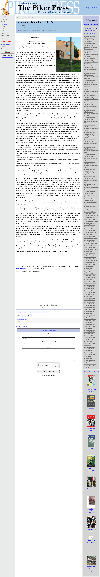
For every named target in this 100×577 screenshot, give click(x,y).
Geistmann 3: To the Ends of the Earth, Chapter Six (90, 343)
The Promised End (91, 429)
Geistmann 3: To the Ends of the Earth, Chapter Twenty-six (90, 230)
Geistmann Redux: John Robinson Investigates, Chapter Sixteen (91, 98)
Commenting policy (48, 377)
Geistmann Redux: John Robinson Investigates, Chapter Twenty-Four (91, 38)
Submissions (5, 39)
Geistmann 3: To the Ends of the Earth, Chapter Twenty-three (91, 247)
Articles (3, 21)
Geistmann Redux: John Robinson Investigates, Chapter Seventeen (91, 90)
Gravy (91, 448)
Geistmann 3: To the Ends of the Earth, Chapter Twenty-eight (91, 219)
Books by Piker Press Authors (5, 36)
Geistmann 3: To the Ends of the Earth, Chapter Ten (90, 320)
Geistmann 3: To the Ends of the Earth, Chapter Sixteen (90, 286)
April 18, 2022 (26, 17)
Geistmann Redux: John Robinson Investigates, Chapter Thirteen (91, 120)
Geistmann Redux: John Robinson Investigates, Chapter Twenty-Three (91, 46)
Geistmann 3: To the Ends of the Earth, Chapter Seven (90, 337)
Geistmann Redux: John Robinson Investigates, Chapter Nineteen (91, 75)
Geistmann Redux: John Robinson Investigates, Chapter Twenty (91, 68)
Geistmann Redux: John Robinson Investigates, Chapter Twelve (91, 127)
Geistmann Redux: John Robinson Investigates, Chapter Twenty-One (91, 61)
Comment (48, 347)
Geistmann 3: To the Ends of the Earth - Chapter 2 (90, 365)
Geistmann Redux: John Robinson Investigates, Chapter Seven (91, 164)
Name (48, 336)
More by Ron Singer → (22, 312)
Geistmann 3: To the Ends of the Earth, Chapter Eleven (90, 315)
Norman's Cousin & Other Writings (91, 389)
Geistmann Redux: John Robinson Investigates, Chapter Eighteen (91, 83)
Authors (3, 31)
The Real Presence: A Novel (91, 409)
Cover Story (4, 19)
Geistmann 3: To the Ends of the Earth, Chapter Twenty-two (90, 253)
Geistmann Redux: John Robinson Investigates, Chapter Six (91, 171)
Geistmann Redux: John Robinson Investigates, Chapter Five (91, 179)
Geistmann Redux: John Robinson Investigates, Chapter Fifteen (91, 105)
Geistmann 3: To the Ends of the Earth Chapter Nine (90, 326)
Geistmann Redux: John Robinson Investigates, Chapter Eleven (91, 134)
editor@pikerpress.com (7, 57)
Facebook (4, 47)
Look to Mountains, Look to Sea (91, 510)
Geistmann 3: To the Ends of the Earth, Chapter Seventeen (90, 281)
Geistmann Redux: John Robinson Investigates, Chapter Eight (91, 157)
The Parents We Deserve (91, 530)
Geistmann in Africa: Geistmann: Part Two (91, 569)
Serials (31, 17)
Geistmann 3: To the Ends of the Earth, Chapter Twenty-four (91, 241)
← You (19, 321)
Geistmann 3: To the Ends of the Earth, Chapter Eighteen (90, 275)
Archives (4, 29)
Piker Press (19, 17)
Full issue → (45, 312)
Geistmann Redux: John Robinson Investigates (89, 208)
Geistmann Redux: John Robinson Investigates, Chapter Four (91, 186)
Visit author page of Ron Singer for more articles (91, 29)
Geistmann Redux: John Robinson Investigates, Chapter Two (91, 201)
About (3, 27)
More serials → (35, 312)
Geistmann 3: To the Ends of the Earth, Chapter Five (90, 348)
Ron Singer (23, 25)
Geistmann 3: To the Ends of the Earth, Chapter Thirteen (90, 303)
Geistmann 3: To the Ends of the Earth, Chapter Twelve (90, 309)
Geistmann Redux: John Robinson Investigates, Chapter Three (91, 194)
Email (48, 341)
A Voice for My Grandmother (91, 541)
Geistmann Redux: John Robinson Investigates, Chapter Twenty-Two (91, 53)
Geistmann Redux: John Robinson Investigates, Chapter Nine (91, 149)
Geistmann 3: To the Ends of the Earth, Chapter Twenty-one (90, 258)
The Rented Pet (91, 488)
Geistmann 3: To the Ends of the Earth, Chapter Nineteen (90, 270)
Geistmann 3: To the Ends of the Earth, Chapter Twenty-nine (91, 213)
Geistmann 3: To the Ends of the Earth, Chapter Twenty (90, 264)
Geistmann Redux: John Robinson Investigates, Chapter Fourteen (91, 112)
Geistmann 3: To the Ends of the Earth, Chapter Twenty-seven (91, 225)
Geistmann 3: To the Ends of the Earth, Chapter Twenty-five (90, 236)
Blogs (2, 33)
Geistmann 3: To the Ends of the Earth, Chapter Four (90, 354)
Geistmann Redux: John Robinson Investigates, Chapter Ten (91, 142)
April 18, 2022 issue (52, 305)
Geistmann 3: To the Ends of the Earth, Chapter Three (90, 360)
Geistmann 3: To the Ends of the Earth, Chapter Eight (90, 331)
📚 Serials (26, 28)
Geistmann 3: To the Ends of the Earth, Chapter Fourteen (90, 298)
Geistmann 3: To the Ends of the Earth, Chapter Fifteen (90, 292)
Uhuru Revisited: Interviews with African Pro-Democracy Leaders (91, 474)
